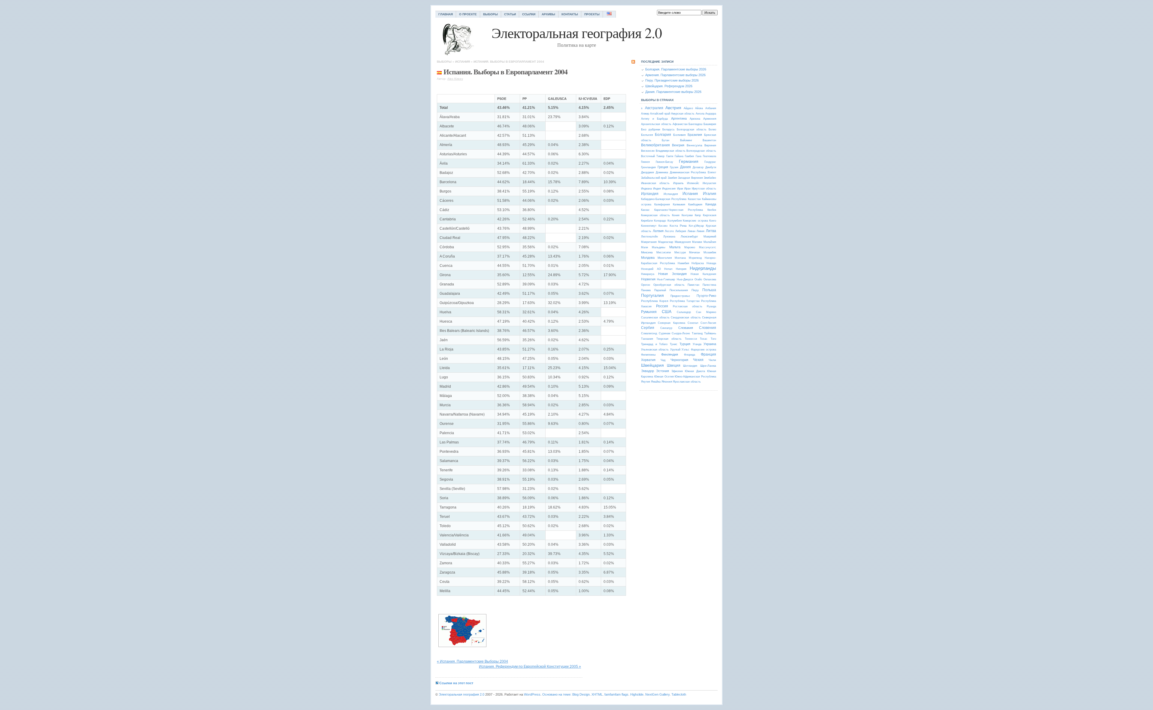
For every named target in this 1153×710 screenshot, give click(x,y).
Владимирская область (670, 150)
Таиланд (697, 333)
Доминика (662, 172)
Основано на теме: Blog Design (566, 694)
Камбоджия (695, 204)
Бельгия (647, 134)
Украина (710, 344)
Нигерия (681, 268)
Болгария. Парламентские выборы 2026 (675, 69)
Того (713, 338)
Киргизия (709, 215)
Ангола (700, 113)
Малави (697, 241)
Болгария (663, 135)
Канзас (645, 209)
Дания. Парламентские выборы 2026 (673, 92)
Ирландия (649, 194)
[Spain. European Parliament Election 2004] (462, 631)
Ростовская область (687, 306)
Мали (644, 247)
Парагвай (660, 290)
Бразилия (695, 134)
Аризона (695, 118)
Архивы (548, 14)
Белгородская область (692, 129)
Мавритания (649, 241)
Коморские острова (695, 220)
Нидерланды (703, 268)
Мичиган (694, 252)
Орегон (645, 284)
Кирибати (647, 220)
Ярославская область (687, 381)
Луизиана (669, 236)
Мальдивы (658, 247)
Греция (663, 167)
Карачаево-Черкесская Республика (678, 209)
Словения (707, 328)
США (666, 311)
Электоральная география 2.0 (461, 694)
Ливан (691, 231)
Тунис (673, 344)
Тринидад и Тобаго (654, 344)
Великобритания (655, 145)
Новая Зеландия (672, 274)
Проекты (592, 14)
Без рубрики (650, 129)
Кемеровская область (655, 215)
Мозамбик (710, 252)
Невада (711, 263)
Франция (708, 354)
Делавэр (698, 167)
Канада (710, 204)
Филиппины (648, 354)
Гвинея (645, 161)
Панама (646, 290)
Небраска (697, 263)
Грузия (674, 167)
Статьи (510, 14)
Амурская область (683, 113)
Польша (709, 290)
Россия (662, 306)
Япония (666, 381)
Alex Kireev (455, 78)
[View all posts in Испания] (439, 71)
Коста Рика (678, 225)
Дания (685, 167)
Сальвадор (684, 312)
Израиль (678, 183)
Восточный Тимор (652, 156)
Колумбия (674, 220)
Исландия (671, 193)
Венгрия (678, 145)
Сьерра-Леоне (681, 333)
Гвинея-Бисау (664, 161)
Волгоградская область (701, 150)
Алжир (645, 113)
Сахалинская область (655, 317)
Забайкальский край (654, 177)
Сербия (647, 328)
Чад (663, 360)
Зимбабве (710, 177)
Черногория (679, 360)
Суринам (664, 333)
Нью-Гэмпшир (666, 279)
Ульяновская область (655, 349)
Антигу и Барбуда (654, 118)
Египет (712, 172)
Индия (657, 188)
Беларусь (668, 129)
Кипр (698, 215)
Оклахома (710, 279)
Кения (675, 215)
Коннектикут (648, 225)
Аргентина (679, 118)
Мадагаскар (665, 241)
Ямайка (656, 381)
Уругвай (675, 349)
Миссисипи (663, 252)
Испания (462, 61)
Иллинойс (693, 183)
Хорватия (648, 360)
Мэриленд (695, 257)
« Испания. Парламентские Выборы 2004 (472, 661)
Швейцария (652, 365)
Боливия (679, 134)
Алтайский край (660, 113)
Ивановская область (655, 183)
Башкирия (710, 124)
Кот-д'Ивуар (696, 225)
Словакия (685, 328)
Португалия (652, 295)
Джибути (710, 167)
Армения (709, 118)
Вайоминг (686, 140)
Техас (703, 338)
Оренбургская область (669, 284)
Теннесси (691, 338)
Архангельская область (656, 124)
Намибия (683, 263)
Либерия (680, 231)
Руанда (711, 306)
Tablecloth (678, 694)
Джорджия (647, 172)
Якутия (645, 381)
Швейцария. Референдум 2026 (668, 86)
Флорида (689, 354)
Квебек (711, 209)
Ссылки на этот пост (456, 683)
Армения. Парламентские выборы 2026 (675, 75)
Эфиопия (677, 371)
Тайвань (710, 333)
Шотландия (690, 365)
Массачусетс (707, 247)
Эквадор (647, 371)
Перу (695, 290)
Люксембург (689, 236)
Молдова (648, 257)
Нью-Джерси (685, 279)
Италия (709, 193)
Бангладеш (695, 124)
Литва (711, 231)
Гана (698, 156)
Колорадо (660, 220)
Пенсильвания (679, 290)
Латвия (658, 231)
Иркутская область (704, 188)
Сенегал (693, 322)
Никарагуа (647, 274)
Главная (445, 14)
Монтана (680, 257)
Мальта (674, 247)
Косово (662, 225)
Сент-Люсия (708, 322)
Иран (687, 188)
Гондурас (710, 161)
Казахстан (694, 199)
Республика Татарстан (685, 301)
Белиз (712, 129)
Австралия (654, 108)
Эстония (662, 371)
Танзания (647, 338)
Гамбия (689, 156)
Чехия (698, 360)
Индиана (646, 188)
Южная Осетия (664, 376)
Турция (684, 344)
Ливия (700, 231)
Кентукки (687, 215)
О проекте (468, 14)
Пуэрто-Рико (706, 295)
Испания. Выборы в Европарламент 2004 (509, 61)
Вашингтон (709, 140)
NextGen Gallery (657, 694)
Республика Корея (654, 301)
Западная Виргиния (690, 177)
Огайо (698, 279)
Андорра (710, 113)
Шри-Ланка (708, 365)
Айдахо (688, 108)
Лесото (669, 231)
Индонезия (669, 188)
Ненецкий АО (651, 268)
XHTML (597, 694)
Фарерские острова (703, 349)
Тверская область (669, 338)
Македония (683, 241)
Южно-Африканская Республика (695, 376)
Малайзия (710, 241)
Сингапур (666, 328)
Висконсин (648, 150)
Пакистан (693, 284)
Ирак (680, 188)
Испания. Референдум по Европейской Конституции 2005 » (530, 666)
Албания (710, 108)
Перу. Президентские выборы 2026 (672, 80)
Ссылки (528, 14)
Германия (688, 161)
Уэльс (685, 349)
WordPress (532, 694)
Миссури (680, 252)
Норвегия (648, 279)
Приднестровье (680, 295)
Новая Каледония (703, 274)
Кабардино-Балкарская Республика (663, 199)
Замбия (672, 177)
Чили (712, 360)
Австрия (673, 107)
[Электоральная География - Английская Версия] (609, 14)
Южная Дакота (695, 371)
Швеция (673, 365)
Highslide (636, 694)
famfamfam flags (616, 694)
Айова (699, 108)
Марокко (689, 247)
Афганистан (680, 124)
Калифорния (662, 204)
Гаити (669, 156)
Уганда (697, 344)
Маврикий (710, 236)
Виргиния (710, 145)
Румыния (649, 312)
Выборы (490, 14)
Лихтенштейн (649, 236)
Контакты (569, 14)
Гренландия (648, 167)
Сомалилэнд (649, 333)
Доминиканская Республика (688, 172)
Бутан (665, 140)
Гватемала (709, 156)
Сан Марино (706, 312)
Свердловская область (686, 317)
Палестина (709, 284)
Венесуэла (694, 145)
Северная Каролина (671, 322)
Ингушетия (709, 183)
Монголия (665, 257)
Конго (712, 220)
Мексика (647, 252)
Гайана (679, 156)
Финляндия (669, 354)
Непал (668, 268)
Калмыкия (679, 204)
